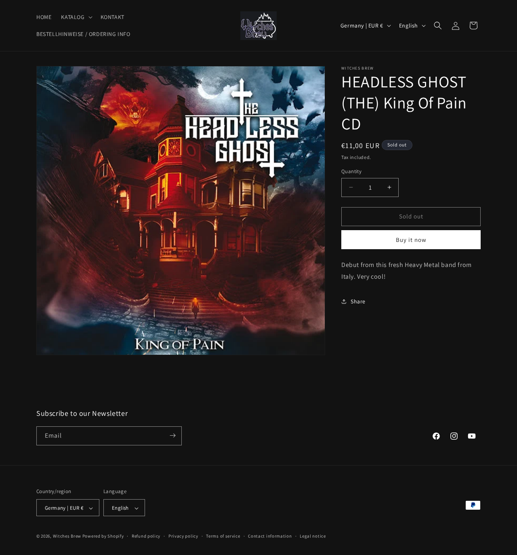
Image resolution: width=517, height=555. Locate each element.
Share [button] (358, 301)
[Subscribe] (172, 435)
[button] (75, 16)
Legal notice (313, 536)
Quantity (351, 171)
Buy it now (411, 240)
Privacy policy (183, 536)
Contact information (270, 536)
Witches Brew (67, 536)
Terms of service (223, 536)
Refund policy (146, 536)
